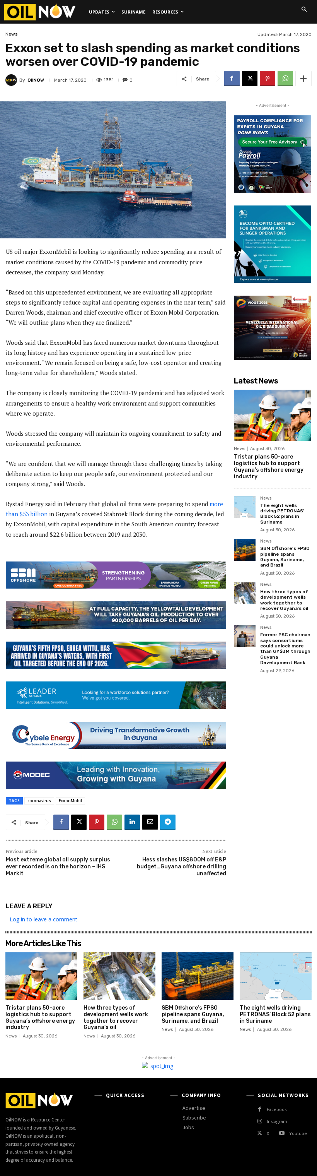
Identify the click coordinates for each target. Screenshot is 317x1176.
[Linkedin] (132, 822)
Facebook (277, 1109)
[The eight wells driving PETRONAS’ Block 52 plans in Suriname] (245, 507)
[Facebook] (232, 78)
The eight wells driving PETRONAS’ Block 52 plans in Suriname (282, 514)
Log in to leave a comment (43, 919)
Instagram (277, 1121)
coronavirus (39, 800)
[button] (304, 9)
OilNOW (35, 80)
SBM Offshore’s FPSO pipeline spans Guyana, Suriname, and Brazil (285, 557)
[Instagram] (259, 1121)
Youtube (298, 1133)
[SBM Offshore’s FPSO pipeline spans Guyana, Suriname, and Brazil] (245, 550)
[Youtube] (281, 1133)
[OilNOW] (12, 80)
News (11, 34)
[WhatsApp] (285, 78)
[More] (303, 78)
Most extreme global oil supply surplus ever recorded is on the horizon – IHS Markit (58, 866)
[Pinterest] (267, 78)
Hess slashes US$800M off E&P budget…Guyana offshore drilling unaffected (181, 866)
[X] (249, 78)
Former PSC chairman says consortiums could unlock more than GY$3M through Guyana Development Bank (285, 648)
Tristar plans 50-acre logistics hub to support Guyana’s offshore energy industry (268, 466)
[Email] (150, 822)
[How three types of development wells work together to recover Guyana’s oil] (245, 593)
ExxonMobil (70, 800)
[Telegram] (168, 822)
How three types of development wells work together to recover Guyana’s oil (284, 600)
